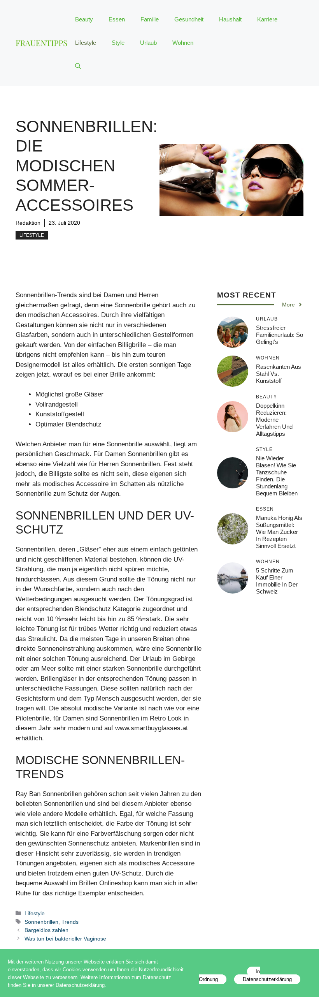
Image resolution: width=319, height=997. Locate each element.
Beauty (84, 19)
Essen (117, 19)
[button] (78, 66)
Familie (149, 19)
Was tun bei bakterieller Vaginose (65, 938)
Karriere (267, 19)
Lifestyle (85, 42)
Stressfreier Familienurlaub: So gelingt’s (279, 334)
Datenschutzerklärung (267, 979)
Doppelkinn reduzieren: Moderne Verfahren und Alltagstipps (274, 419)
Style (118, 42)
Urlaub (148, 42)
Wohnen (182, 42)
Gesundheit (188, 19)
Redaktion (28, 223)
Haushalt (230, 19)
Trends (70, 922)
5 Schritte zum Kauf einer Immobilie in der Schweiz (277, 581)
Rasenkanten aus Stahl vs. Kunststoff (278, 373)
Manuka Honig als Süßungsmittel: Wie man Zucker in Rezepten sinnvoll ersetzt (279, 531)
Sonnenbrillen (41, 922)
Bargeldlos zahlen (46, 930)
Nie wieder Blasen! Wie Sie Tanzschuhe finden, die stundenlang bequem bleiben (277, 476)
